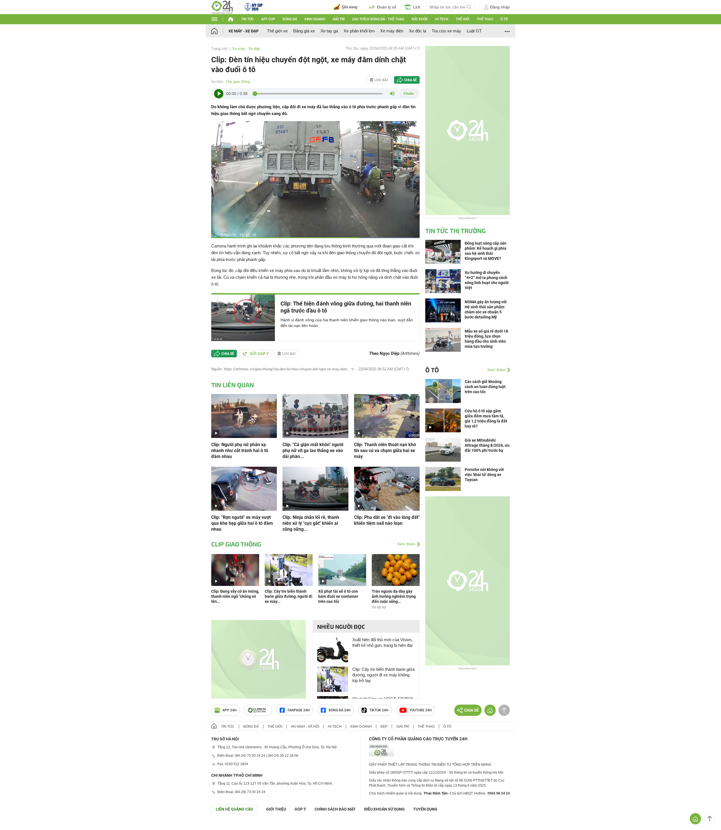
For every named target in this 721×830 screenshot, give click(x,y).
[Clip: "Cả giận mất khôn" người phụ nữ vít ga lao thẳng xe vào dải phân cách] (315, 415)
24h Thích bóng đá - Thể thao (378, 19)
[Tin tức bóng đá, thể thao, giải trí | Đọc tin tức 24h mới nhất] (222, 6)
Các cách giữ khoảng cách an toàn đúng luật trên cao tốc (485, 386)
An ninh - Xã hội (305, 727)
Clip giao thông (238, 81)
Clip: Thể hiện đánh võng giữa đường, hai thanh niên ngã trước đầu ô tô (346, 307)
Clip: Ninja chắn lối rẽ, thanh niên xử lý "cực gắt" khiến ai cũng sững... (310, 523)
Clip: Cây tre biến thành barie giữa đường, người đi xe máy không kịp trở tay (383, 675)
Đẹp (384, 727)
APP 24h (229, 710)
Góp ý (300, 809)
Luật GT (474, 30)
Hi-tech (441, 19)
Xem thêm (406, 544)
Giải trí (338, 19)
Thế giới (462, 19)
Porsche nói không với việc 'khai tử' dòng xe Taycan (484, 474)
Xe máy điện (391, 30)
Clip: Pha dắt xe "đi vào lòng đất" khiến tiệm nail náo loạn (387, 520)
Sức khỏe (419, 19)
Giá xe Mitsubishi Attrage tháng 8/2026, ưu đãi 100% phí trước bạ (487, 445)
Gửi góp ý (259, 353)
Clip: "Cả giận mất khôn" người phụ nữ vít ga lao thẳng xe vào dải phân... (312, 450)
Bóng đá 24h (340, 710)
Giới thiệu (276, 809)
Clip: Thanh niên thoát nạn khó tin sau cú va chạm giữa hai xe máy (385, 450)
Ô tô (504, 19)
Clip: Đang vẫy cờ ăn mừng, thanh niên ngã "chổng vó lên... (235, 596)
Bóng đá (289, 19)
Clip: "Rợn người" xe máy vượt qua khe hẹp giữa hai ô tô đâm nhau (242, 523)
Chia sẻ (410, 80)
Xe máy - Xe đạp (243, 31)
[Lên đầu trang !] (709, 818)
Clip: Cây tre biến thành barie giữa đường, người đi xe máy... (288, 596)
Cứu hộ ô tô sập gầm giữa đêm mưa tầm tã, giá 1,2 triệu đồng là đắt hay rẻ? (486, 418)
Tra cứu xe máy (446, 30)
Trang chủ (219, 49)
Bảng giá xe (304, 30)
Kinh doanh (314, 19)
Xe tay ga (329, 30)
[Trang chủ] (219, 31)
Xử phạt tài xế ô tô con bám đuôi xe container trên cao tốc (338, 596)
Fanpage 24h (299, 710)
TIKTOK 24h (379, 710)
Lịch (416, 7)
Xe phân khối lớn (359, 30)
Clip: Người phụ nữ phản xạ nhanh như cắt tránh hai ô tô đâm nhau (239, 450)
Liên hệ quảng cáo (234, 809)
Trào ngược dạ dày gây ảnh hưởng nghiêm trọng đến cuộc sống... (394, 596)
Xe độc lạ (417, 30)
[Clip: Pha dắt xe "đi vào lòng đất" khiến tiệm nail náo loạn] (387, 488)
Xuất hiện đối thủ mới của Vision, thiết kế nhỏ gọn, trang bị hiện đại (382, 642)
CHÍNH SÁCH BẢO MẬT (335, 809)
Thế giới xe (277, 30)
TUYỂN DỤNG (425, 809)
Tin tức (247, 19)
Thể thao (485, 19)
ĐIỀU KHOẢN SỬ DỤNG (384, 809)
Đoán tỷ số (386, 7)
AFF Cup (268, 19)
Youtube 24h (421, 710)
